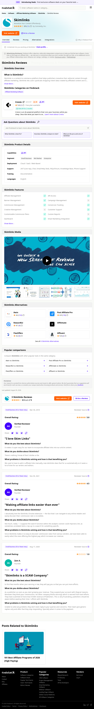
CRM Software (43, 678)
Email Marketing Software (44, 686)
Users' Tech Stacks (26, 683)
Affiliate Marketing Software (14, 92)
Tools (59, 680)
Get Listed (79, 675)
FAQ (3, 682)
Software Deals (25, 678)
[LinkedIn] (17, 433)
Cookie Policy (6, 706)
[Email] (21, 433)
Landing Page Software (46, 692)
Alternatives (36, 40)
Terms (14, 706)
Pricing (25, 40)
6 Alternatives (50, 341)
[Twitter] (12, 433)
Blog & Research (63, 675)
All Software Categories (46, 697)
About (4, 677)
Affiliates (4, 684)
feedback (80, 385)
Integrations (49, 40)
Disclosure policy (60, 57)
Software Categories (26, 675)
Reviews (16, 40)
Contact (4, 679)
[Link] (26, 433)
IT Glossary (61, 678)
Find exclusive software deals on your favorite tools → (57, 2)
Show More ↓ (9, 84)
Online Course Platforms (47, 695)
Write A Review (25, 685)
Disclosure (42, 706)
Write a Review (81, 398)
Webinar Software (45, 690)
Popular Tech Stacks (26, 680)
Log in (78, 678)
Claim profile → (42, 47)
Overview (5, 40)
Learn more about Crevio (54, 114)
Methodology (71, 57)
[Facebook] (91, 705)
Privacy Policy (22, 706)
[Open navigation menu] (90, 7)
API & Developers (63, 683)
